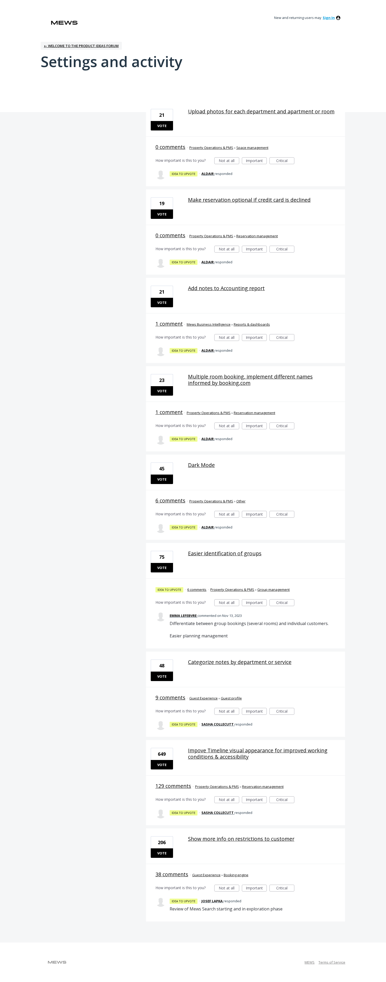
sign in (329, 17)
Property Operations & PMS (211, 147)
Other (241, 501)
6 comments (170, 500)
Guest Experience (203, 698)
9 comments (170, 697)
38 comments (171, 874)
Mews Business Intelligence (209, 324)
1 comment (169, 323)
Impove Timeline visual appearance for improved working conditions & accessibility (257, 753)
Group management (273, 589)
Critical (285, 161)
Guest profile (231, 698)
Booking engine (236, 875)
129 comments (173, 785)
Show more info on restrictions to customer (241, 838)
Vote (161, 125)
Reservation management (257, 236)
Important (256, 161)
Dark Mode (201, 465)
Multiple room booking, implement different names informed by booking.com (250, 379)
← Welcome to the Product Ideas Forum (81, 45)
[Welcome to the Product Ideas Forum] (64, 22)
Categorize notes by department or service (239, 662)
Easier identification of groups (225, 553)
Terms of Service (332, 962)
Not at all (229, 161)
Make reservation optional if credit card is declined (249, 199)
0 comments (170, 146)
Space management (252, 147)
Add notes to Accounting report (226, 288)
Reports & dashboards (252, 324)
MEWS (310, 962)
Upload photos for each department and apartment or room (261, 111)
